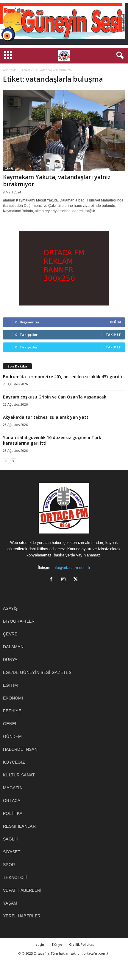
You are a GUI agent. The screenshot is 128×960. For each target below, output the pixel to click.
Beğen (115, 322)
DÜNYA (10, 659)
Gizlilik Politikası (82, 944)
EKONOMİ (13, 698)
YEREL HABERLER (21, 916)
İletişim (39, 944)
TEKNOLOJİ (15, 877)
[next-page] (13, 461)
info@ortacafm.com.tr (71, 567)
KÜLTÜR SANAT (19, 775)
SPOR (9, 864)
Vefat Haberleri (22, 890)
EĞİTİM (10, 685)
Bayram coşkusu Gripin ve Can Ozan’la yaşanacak (54, 397)
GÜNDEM (12, 736)
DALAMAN (13, 646)
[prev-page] (6, 461)
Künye (57, 944)
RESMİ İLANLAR (19, 826)
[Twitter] (76, 580)
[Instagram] (65, 580)
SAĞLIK (10, 839)
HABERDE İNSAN (20, 749)
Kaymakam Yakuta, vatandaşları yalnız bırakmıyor (56, 180)
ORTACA (12, 800)
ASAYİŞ (10, 608)
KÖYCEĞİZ (14, 762)
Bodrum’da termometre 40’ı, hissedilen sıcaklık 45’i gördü (62, 376)
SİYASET (12, 851)
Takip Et (113, 334)
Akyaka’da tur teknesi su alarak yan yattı (46, 417)
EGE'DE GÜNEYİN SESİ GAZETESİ (38, 672)
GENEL (9, 169)
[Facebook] (52, 580)
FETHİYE (12, 710)
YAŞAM (10, 903)
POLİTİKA (12, 813)
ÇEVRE (10, 634)
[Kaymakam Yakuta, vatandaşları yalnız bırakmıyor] (64, 130)
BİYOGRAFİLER (19, 621)
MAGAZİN (13, 787)
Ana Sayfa (9, 70)
